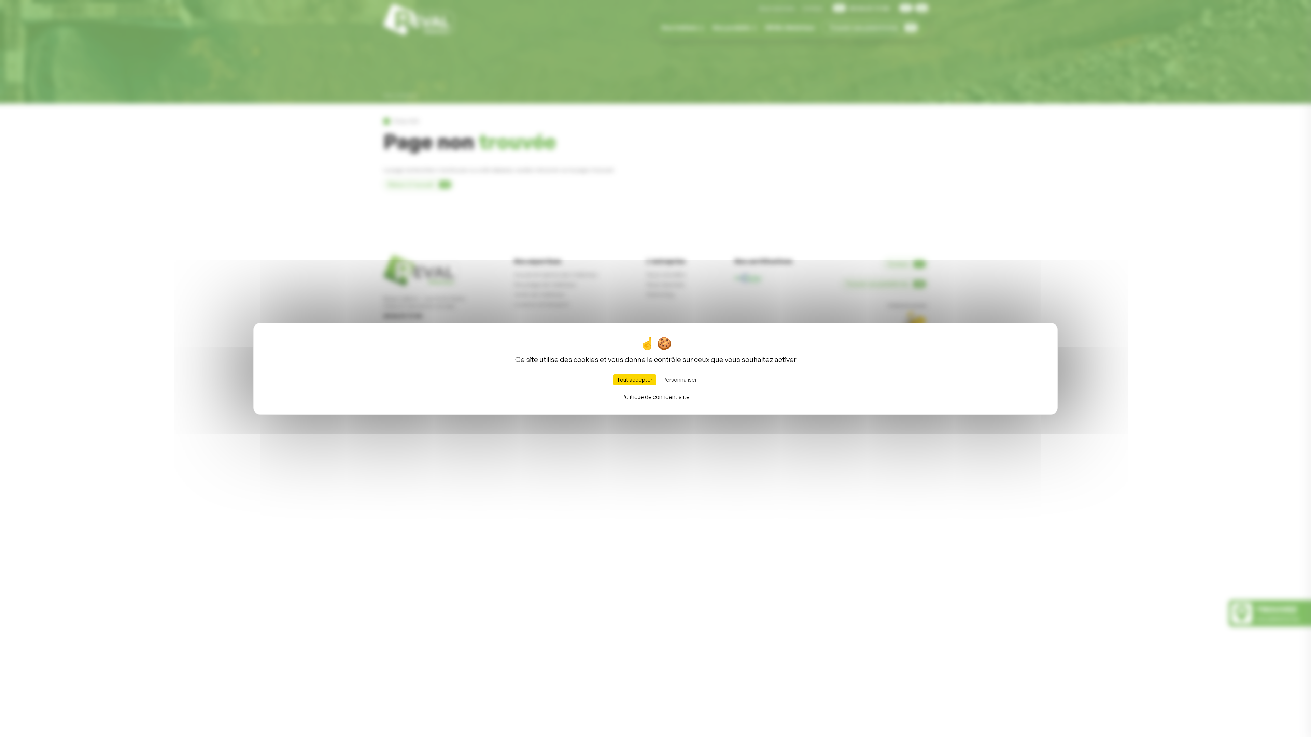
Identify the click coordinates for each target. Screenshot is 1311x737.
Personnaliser (680, 379)
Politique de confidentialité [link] (656, 396)
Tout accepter (634, 379)
